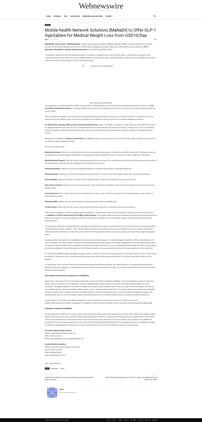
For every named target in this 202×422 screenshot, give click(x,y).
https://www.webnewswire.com (68, 392)
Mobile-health (54, 368)
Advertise (147, 420)
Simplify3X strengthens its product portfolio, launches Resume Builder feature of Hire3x (69, 378)
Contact (120, 420)
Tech (66, 16)
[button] (154, 16)
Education (75, 16)
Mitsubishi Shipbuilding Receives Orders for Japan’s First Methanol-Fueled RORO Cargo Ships (131, 378)
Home (48, 16)
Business (57, 16)
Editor (46, 39)
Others (108, 16)
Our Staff (133, 420)
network (62, 368)
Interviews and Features (92, 16)
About (109, 420)
